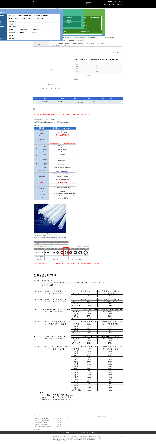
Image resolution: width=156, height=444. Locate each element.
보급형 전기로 (22, 32)
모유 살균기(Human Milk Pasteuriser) (71, 45)
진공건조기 (37, 15)
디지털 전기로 (12, 32)
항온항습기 (45, 15)
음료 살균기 (53, 43)
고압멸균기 (11, 24)
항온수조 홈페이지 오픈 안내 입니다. (43, 426)
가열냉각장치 (62, 31)
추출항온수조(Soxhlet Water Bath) (89, 22)
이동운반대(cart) (71, 23)
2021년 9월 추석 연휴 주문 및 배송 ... (42, 420)
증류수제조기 (12, 38)
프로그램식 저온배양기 (24, 29)
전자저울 (11, 35)
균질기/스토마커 (12, 21)
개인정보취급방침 (75, 432)
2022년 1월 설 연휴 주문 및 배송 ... (42, 418)
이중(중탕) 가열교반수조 (55, 45)
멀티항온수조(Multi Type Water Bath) (75, 39)
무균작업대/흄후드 (13, 26)
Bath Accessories (85, 31)
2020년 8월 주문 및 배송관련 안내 (42, 424)
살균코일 (69, 20)
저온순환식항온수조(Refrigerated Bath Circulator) (90, 18)
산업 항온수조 (40, 44)
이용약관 (68, 432)
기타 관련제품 (40, 18)
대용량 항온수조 (108, 39)
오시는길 (93, 432)
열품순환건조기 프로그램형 (24, 15)
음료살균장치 (84, 28)
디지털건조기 (12, 15)
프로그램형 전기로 (32, 32)
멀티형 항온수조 (90, 43)
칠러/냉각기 (63, 40)
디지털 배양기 (12, 29)
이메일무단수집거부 (85, 432)
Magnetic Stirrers (13, 18)
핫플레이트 (69, 17)
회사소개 (62, 432)
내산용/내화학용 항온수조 (64, 43)
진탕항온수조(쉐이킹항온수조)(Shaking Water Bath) (84, 37)
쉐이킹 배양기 (36, 29)
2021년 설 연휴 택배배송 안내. (41, 422)
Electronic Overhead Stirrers (26, 18)
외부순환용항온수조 (86, 25)
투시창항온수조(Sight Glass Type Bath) (94, 39)
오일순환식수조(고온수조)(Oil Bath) (106, 37)
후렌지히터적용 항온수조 (78, 43)
